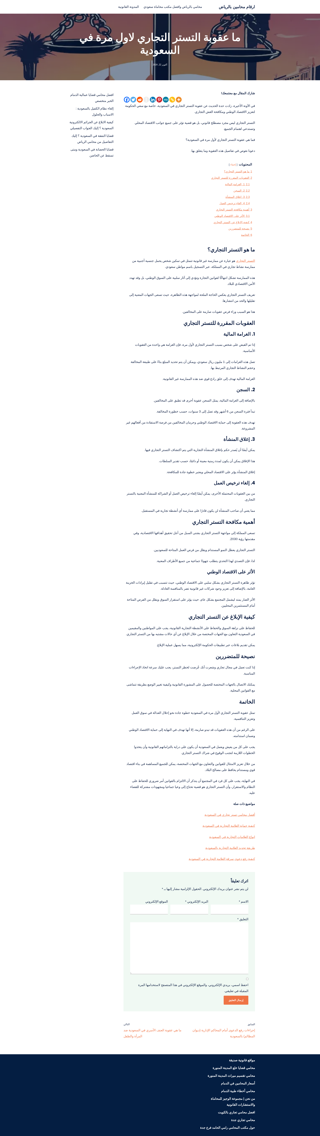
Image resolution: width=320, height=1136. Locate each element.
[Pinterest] (159, 100)
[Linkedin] (153, 100)
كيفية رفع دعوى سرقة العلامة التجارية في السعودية (222, 859)
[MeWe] (166, 100)
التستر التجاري (245, 261)
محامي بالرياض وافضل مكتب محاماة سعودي (173, 6)
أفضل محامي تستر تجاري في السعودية (229, 815)
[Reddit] (140, 100)
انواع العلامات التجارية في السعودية (232, 837)
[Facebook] (127, 100)
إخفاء (233, 164)
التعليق (242, 919)
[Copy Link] (172, 100)
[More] (179, 100)
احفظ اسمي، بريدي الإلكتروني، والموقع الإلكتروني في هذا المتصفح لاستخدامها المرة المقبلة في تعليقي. (193, 988)
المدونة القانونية (128, 6)
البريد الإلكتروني (196, 901)
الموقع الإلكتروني (156, 901)
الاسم (243, 901)
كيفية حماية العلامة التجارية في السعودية (228, 826)
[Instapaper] (146, 100)
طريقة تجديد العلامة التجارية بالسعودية (230, 848)
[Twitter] (133, 100)
